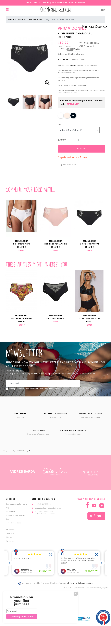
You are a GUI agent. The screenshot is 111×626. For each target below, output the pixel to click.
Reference (62, 54)
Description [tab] (63, 59)
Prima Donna (71, 65)
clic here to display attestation (79, 583)
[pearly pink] (67, 118)
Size (59, 124)
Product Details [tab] (79, 59)
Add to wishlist (69, 165)
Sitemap (9, 537)
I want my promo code (22, 616)
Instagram (101, 505)
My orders (10, 541)
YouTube (94, 505)
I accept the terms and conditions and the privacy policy (34, 388)
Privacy (25, 451)
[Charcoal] (73, 118)
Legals (105, 588)
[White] (60, 118)
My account (10, 529)
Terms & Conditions (13, 523)
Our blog (96, 516)
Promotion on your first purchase (21, 600)
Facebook (87, 505)
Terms (31, 451)
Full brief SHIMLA (55, 318)
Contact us (10, 533)
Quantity (62, 140)
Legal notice (10, 511)
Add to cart (81, 149)
